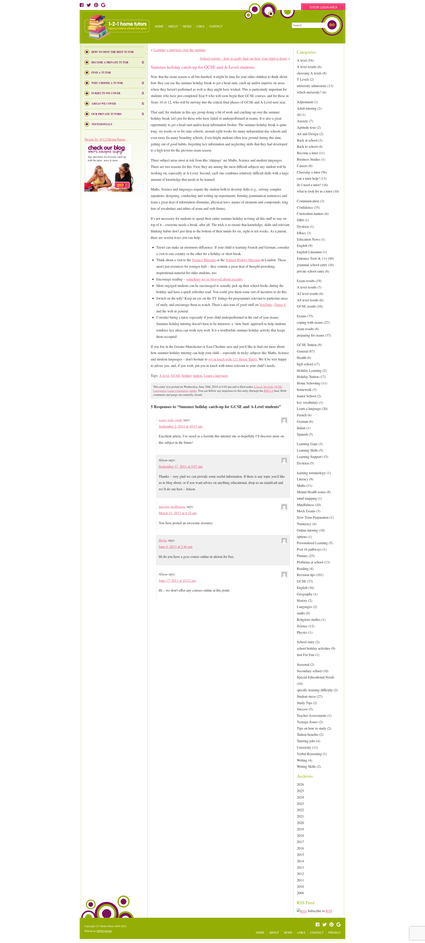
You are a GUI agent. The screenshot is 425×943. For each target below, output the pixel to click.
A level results (307, 66)
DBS (300, 220)
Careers (302, 165)
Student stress (306, 696)
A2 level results (307, 293)
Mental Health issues (311, 491)
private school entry (310, 271)
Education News (308, 239)
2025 (300, 790)
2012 (300, 873)
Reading (303, 568)
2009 (300, 892)
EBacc (301, 232)
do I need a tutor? (309, 184)
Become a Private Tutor (109, 62)
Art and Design (307, 133)
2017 (300, 841)
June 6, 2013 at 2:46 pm (175, 546)
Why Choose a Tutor (107, 83)
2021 (300, 816)
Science (302, 625)
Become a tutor (307, 152)
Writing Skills (306, 766)
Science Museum (204, 259)
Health (301, 357)
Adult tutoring (307, 108)
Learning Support (309, 456)
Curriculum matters (310, 213)
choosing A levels (309, 73)
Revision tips (306, 574)
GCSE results (306, 306)
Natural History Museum (243, 259)
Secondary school (309, 670)
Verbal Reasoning (309, 753)
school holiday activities (313, 648)
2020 (300, 822)
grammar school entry (312, 264)
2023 (300, 803)
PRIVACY (334, 932)
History (302, 600)
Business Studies (308, 159)
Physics (302, 632)
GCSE (301, 581)
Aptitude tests (306, 127)
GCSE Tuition (307, 344)
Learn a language (309, 408)
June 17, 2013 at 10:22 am (177, 580)
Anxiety (302, 121)
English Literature (309, 251)
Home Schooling (309, 383)
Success (302, 709)
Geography (305, 594)
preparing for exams (310, 335)
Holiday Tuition (308, 376)
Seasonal (303, 664)
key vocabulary (307, 402)
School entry (306, 641)
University (304, 747)
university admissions (311, 85)
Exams (301, 316)
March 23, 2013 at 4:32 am (178, 512)
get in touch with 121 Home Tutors (232, 359)
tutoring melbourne (172, 506)
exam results (305, 328)
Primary (302, 555)
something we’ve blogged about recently (214, 279)
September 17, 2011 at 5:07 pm (181, 466)
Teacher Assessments (311, 715)
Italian (301, 427)
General (302, 351)
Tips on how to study (311, 728)
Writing (302, 760)
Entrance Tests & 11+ (312, 258)
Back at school (307, 140)
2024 (300, 797)
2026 (300, 784)
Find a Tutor (101, 72)
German (302, 421)
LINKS (200, 26)
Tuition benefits (307, 734)
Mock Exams (306, 511)
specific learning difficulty (315, 690)
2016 (300, 848)
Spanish (302, 434)
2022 (300, 809)
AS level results (308, 300)
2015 (300, 854)
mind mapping (307, 498)
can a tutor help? (308, 178)
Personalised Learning (312, 542)
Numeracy (304, 523)
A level (302, 60)
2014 (300, 861)
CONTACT (216, 26)
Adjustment (305, 101)
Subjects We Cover (105, 93)
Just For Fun (305, 654)
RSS (329, 910)
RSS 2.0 (268, 391)
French (302, 415)
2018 (300, 835)
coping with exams (310, 322)
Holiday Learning (309, 370)
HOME (159, 26)
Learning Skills (307, 450)
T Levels (303, 79)
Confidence (305, 207)
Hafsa (163, 540)
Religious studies (309, 619)
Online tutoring (307, 530)
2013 (300, 867)
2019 (300, 829)
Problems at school (310, 562)
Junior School (306, 396)
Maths (301, 485)
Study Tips (304, 702)
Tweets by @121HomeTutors (104, 139)
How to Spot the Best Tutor (112, 52)
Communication (308, 201)
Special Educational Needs (315, 677)
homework (304, 389)
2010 (300, 886)
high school (305, 364)
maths (301, 613)
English (302, 245)
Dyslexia (303, 226)
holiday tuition (192, 375)
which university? (309, 92)
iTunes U (280, 304)
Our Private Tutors (106, 114)
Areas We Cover (103, 103)
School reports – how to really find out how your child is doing (243, 58)
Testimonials (101, 124)
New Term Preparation (313, 517)
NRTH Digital (104, 931)
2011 (300, 880)
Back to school (307, 146)
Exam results (306, 280)
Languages (304, 606)
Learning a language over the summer (179, 49)
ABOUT (173, 26)
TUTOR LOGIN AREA (323, 7)
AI (299, 114)
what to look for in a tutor (314, 191)
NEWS (187, 26)
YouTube (265, 304)
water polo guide (170, 419)
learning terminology (311, 472)
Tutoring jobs (306, 740)
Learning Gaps (307, 443)
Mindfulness (305, 504)
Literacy (302, 479)
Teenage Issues (307, 721)
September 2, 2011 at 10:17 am (180, 426)
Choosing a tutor (308, 172)
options (302, 536)
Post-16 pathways (309, 549)
